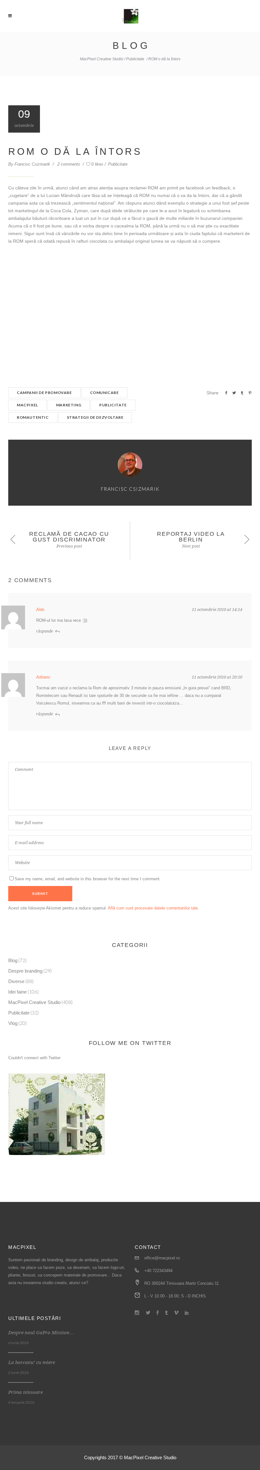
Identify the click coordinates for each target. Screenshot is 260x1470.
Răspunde (44, 631)
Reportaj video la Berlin (191, 537)
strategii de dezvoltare (95, 417)
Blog (12, 960)
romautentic (33, 417)
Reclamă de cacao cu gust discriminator (69, 537)
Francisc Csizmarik (33, 164)
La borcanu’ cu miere (31, 1362)
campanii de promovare (44, 392)
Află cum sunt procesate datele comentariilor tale (153, 908)
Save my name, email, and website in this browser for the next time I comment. (88, 878)
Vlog (12, 1023)
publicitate (113, 405)
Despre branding (25, 971)
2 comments (69, 164)
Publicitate (135, 59)
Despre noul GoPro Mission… (41, 1332)
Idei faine (17, 991)
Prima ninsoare (25, 1392)
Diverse (16, 981)
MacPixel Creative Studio (101, 59)
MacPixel (27, 405)
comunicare (104, 392)
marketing (68, 405)
